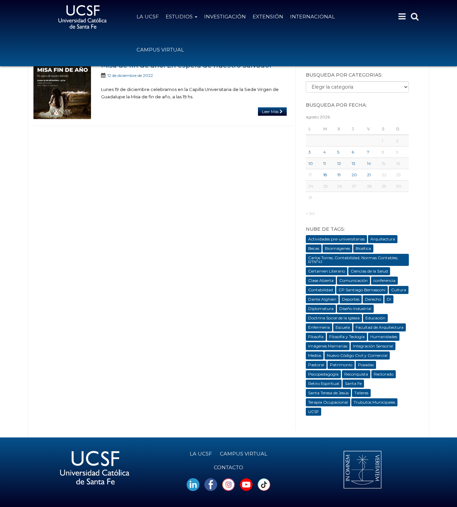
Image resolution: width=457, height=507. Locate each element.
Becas (313, 248)
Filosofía (316, 336)
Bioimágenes (337, 248)
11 (324, 163)
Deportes (350, 299)
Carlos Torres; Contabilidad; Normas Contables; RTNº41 (353, 259)
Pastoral (316, 364)
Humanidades (383, 336)
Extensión (268, 16)
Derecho (373, 299)
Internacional (312, 16)
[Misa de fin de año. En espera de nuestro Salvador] (62, 90)
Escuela (343, 327)
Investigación (225, 16)
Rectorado (383, 374)
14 (369, 163)
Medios (314, 355)
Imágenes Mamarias (327, 345)
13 (353, 163)
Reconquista (356, 374)
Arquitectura (382, 238)
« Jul (310, 213)
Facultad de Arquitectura (379, 327)
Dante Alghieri (322, 299)
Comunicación (353, 280)
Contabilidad (320, 289)
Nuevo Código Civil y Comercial (357, 355)
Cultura (398, 289)
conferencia (384, 280)
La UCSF (147, 16)
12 (339, 163)
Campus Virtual (160, 49)
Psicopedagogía (323, 374)
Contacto (228, 467)
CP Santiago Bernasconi (362, 289)
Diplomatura (321, 308)
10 (310, 163)
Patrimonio (341, 364)
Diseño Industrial (355, 308)
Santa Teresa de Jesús (328, 392)
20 (354, 174)
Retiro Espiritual (323, 383)
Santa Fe (353, 383)
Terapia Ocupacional (328, 402)
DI (389, 299)
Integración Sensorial (373, 345)
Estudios (180, 16)
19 (339, 174)
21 (369, 174)
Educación (375, 317)
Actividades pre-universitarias (336, 238)
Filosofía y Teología (347, 336)
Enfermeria (319, 327)
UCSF (313, 411)
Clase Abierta (321, 280)
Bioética (363, 248)
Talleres (361, 392)
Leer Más (271, 111)
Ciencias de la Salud (369, 271)
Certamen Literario (326, 271)
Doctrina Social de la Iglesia (334, 317)
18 (325, 174)
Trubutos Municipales (374, 402)
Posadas (366, 364)
